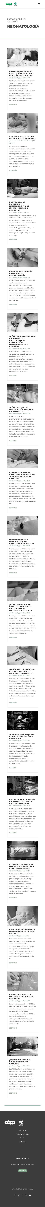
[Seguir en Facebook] (15, 1195)
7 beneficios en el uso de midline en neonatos (22, 138)
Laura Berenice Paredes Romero (22, 141)
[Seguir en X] (18, 1195)
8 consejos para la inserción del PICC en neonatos (21, 997)
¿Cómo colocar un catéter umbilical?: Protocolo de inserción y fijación (20, 608)
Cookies (22, 1138)
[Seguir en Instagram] (22, 1195)
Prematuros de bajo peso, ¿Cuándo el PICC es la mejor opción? (21, 74)
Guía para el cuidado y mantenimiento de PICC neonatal (22, 932)
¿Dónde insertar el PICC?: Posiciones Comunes (20, 1062)
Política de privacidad (22, 1134)
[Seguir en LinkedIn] (26, 1195)
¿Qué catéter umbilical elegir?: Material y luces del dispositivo (22, 671)
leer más (13, 105)
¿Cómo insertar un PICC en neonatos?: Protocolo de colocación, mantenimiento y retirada (22, 341)
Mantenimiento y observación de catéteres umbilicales (21, 542)
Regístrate (22, 1170)
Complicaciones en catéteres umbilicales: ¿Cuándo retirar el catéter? (22, 476)
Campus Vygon (17, 78)
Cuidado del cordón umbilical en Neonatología (21, 273)
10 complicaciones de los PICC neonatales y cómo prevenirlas (21, 866)
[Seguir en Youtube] (30, 1195)
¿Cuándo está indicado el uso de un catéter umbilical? (22, 736)
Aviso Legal (22, 1130)
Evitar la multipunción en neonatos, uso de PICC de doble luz (22, 801)
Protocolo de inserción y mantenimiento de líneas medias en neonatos (19, 206)
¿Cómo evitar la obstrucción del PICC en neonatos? (21, 409)
